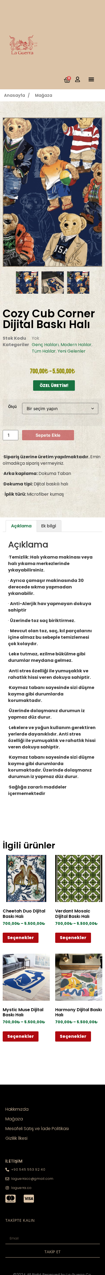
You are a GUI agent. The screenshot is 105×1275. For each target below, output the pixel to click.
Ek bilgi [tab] (48, 526)
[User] (77, 79)
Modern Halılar (76, 345)
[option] (52, 192)
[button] (91, 79)
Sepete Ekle (48, 435)
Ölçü (12, 407)
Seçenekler (20, 938)
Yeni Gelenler (72, 351)
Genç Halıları (45, 345)
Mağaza (43, 95)
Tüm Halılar (44, 351)
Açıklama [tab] (21, 526)
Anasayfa (14, 95)
